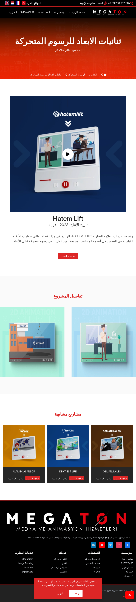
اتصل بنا (12, 12)
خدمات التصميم (93, 563)
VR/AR (97, 571)
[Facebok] (127, 545)
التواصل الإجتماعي (58, 567)
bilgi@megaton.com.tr (91, 3)
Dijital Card (27, 571)
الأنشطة (63, 571)
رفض (76, 593)
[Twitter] (110, 545)
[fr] (18, 3)
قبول (60, 593)
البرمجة (96, 567)
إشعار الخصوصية (51, 584)
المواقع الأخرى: (33, 3)
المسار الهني (127, 567)
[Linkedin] (93, 545)
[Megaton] (66, 520)
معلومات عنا (127, 559)
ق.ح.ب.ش (128, 576)
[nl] (12, 3)
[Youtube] (102, 545)
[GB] (6, 3)
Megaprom (27, 559)
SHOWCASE (27, 12)
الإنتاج (64, 563)
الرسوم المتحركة (76, 74)
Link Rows (28, 567)
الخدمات (45, 12)
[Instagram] (119, 545)
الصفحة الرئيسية (77, 12)
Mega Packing (25, 563)
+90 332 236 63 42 (119, 3)
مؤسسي (61, 12)
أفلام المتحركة (60, 559)
